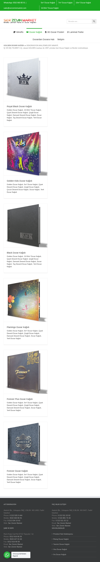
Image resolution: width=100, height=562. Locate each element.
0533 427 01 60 (16, 539)
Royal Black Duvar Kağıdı (19, 106)
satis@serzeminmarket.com (15, 8)
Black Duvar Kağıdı (16, 253)
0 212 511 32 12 (62, 520)
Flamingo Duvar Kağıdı (18, 327)
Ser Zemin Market (15, 523)
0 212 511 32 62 (64, 515)
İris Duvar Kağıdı (59, 554)
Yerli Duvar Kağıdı (14, 338)
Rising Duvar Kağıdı (61, 539)
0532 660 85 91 (16, 518)
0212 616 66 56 (14, 542)
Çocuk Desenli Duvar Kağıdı (18, 190)
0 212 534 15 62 (14, 520)
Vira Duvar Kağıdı (60, 549)
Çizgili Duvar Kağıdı (31, 187)
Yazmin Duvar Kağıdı (61, 544)
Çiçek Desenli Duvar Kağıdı (17, 112)
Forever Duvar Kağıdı (17, 471)
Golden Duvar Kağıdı (15, 110)
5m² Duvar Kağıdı (31, 184)
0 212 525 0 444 (16, 515)
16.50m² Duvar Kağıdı (32, 110)
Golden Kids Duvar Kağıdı (19, 181)
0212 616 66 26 (16, 536)
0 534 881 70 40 (64, 518)
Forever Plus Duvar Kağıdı (20, 399)
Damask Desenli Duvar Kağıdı (24, 115)
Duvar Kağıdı (35, 190)
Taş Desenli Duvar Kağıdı (22, 118)
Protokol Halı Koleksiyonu (63, 534)
